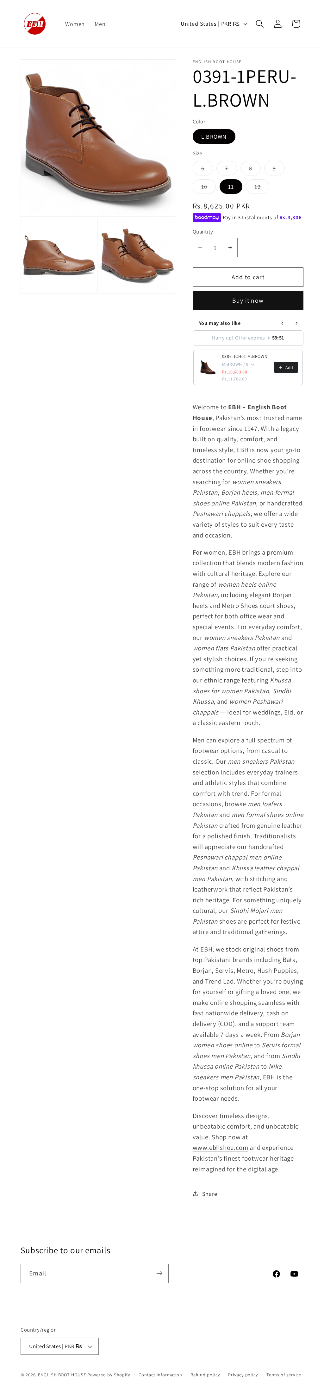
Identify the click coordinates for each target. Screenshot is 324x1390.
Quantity (203, 231)
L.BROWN (214, 136)
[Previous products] (283, 323)
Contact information (160, 1375)
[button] (260, 24)
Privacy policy (243, 1375)
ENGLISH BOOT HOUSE (62, 1375)
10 (208, 188)
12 (261, 188)
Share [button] (209, 1193)
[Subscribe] (159, 1273)
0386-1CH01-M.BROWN (245, 356)
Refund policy (205, 1375)
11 (231, 186)
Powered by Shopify (108, 1375)
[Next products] (296, 323)
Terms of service (284, 1375)
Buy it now (248, 300)
